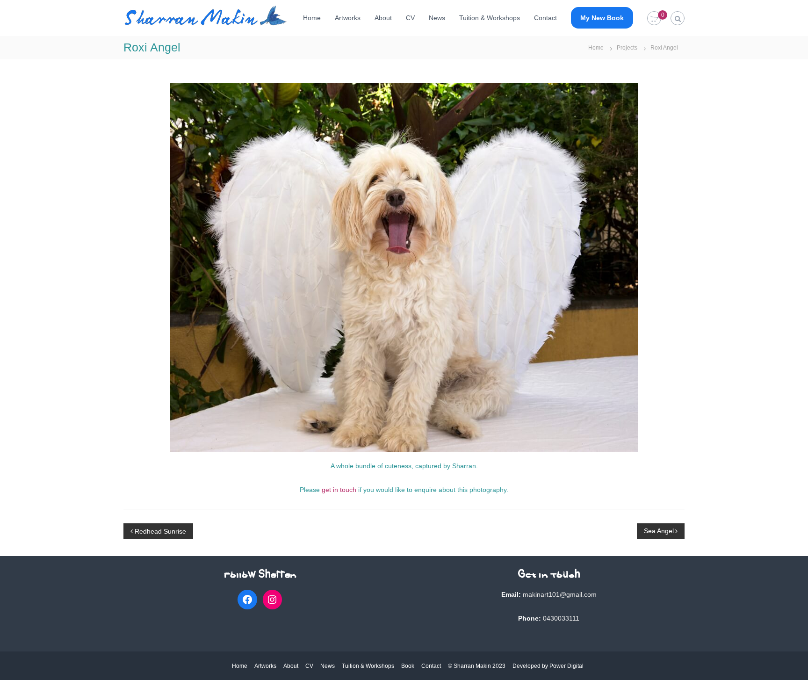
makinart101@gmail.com (560, 594)
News (437, 18)
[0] (654, 18)
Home (312, 18)
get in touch (339, 489)
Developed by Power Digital (548, 666)
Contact (545, 18)
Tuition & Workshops (489, 18)
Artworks (348, 18)
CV (410, 18)
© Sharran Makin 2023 (476, 666)
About (383, 18)
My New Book (602, 18)
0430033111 (561, 618)
